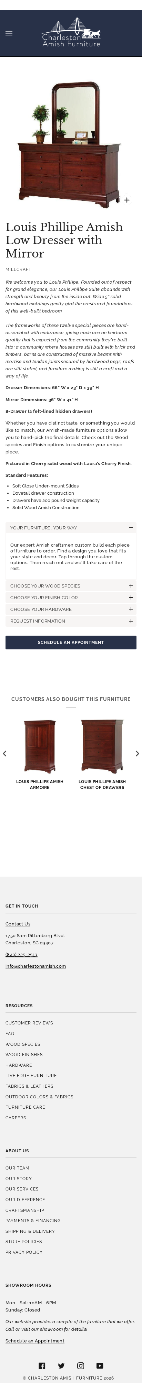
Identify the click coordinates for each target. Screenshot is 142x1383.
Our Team (18, 1168)
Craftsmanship (25, 1210)
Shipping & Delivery (30, 1231)
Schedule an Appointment (71, 642)
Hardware (19, 1065)
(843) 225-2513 (22, 954)
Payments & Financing (33, 1220)
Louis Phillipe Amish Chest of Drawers (102, 784)
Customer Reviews (29, 1022)
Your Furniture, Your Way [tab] (43, 527)
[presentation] (5, 753)
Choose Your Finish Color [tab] (44, 597)
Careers (16, 1117)
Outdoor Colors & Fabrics (39, 1096)
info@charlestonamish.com (36, 966)
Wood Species (23, 1044)
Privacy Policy (24, 1252)
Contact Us (18, 923)
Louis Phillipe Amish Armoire (40, 784)
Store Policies (24, 1241)
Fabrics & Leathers (29, 1086)
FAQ (10, 1033)
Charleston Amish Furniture (65, 1378)
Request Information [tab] (37, 621)
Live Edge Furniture (31, 1075)
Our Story (19, 1178)
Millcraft (18, 269)
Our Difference (25, 1199)
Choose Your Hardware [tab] (41, 609)
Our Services (22, 1189)
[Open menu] (16, 33)
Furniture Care (25, 1107)
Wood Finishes (24, 1054)
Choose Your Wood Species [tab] (45, 586)
